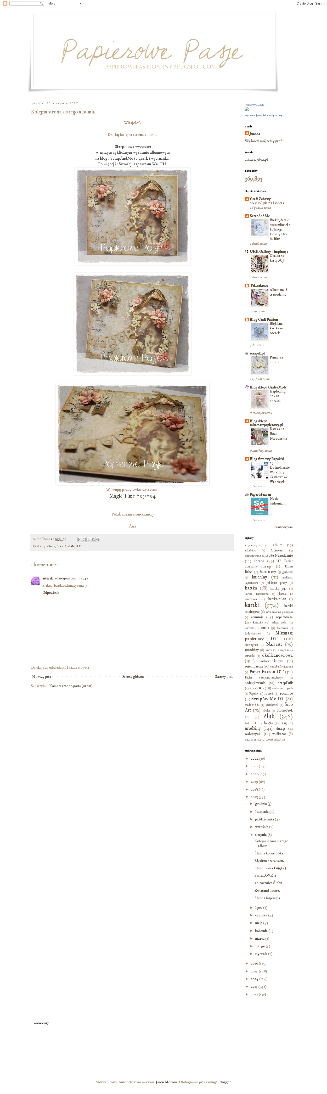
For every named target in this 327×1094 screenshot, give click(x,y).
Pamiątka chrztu (276, 360)
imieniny (259, 577)
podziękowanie (255, 683)
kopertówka (284, 617)
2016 (255, 963)
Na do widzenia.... (278, 501)
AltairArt (250, 550)
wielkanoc (279, 734)
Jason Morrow (166, 1082)
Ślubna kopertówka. (269, 853)
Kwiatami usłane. (267, 890)
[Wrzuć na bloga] (84, 539)
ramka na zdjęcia (282, 688)
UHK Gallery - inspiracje (269, 251)
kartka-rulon (277, 599)
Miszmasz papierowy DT (269, 635)
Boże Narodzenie (279, 555)
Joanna (255, 133)
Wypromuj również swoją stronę (263, 115)
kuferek (249, 628)
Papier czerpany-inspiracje (264, 677)
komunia (257, 617)
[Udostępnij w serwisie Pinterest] (98, 539)
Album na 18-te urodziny (279, 292)
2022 (255, 758)
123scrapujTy (253, 545)
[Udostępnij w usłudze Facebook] (93, 539)
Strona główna (133, 676)
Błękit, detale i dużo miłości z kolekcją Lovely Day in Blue (280, 229)
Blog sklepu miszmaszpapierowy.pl (266, 423)
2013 (254, 986)
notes (268, 650)
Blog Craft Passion (264, 319)
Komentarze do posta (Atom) (70, 686)
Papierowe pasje (254, 104)
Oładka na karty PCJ (277, 258)
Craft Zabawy (260, 198)
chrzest (259, 561)
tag (284, 723)
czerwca (261, 915)
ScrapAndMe (260, 215)
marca (260, 938)
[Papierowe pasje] (247, 109)
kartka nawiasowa (257, 594)
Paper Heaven (260, 494)
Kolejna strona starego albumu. (271, 843)
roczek (269, 693)
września (262, 827)
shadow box (252, 705)
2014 (255, 978)
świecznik (251, 723)
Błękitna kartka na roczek (276, 328)
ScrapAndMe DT (69, 546)
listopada (262, 811)
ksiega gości (279, 622)
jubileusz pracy (277, 583)
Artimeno (277, 550)
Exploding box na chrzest (278, 396)
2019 (255, 781)
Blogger (224, 1082)
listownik (282, 628)
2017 (255, 797)
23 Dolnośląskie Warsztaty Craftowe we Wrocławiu (280, 472)
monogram (251, 645)
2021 (255, 766)
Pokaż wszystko (283, 527)
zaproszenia (253, 739)
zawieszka (273, 739)
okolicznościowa (277, 655)
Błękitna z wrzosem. (269, 860)
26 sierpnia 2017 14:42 (71, 578)
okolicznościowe (271, 661)
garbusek (287, 572)
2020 (255, 774)
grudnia (261, 803)
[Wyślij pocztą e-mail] (79, 539)
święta (268, 723)
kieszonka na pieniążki (279, 612)
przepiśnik (285, 682)
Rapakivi (254, 694)
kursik (264, 628)
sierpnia (261, 834)
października (265, 819)
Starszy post (224, 676)
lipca (259, 907)
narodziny (252, 650)
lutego (260, 946)
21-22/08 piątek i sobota (267, 203)
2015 (255, 971)
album (51, 546)
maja (259, 922)
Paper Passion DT (266, 672)
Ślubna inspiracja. (267, 898)
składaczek (272, 705)
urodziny (253, 728)
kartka (251, 588)
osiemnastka (254, 666)
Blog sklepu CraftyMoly (268, 387)
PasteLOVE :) (265, 875)
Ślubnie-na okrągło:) (270, 868)
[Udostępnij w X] (88, 539)
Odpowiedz (50, 592)
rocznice (286, 693)
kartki (252, 605)
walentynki (253, 733)
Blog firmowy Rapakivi (267, 458)
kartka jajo (278, 588)
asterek (47, 578)
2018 (255, 789)
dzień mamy (267, 572)
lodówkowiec (253, 633)
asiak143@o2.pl (256, 159)
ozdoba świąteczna (281, 666)
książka (258, 622)
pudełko (258, 688)
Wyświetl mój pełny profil (264, 141)
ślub (269, 716)
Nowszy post (41, 676)
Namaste (274, 644)
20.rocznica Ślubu (268, 883)
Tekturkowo (259, 285)
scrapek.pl (257, 353)
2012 (255, 994)
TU (162, 164)
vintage (281, 729)
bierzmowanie (253, 556)
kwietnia (261, 930)
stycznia (261, 953)
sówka (266, 711)
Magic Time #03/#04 (132, 496)
